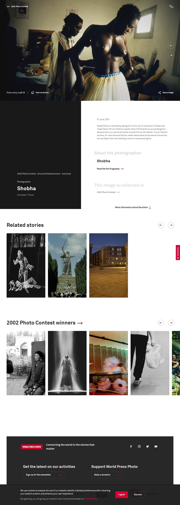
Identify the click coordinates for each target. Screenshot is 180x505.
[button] (161, 225)
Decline (138, 495)
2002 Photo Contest (19, 6)
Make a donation (102, 475)
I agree (121, 495)
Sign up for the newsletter (38, 475)
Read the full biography (108, 169)
